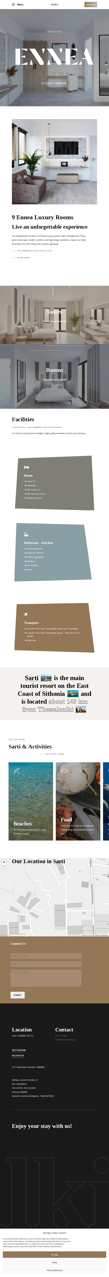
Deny (54, 1262)
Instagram (19, 1050)
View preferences (54, 1270)
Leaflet (83, 935)
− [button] (4, 866)
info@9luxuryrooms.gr (65, 1039)
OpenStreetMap (94, 935)
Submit (18, 995)
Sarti (31, 677)
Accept (54, 1254)
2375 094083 (61, 1035)
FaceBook (18, 1055)
